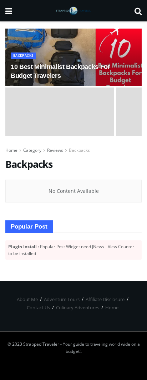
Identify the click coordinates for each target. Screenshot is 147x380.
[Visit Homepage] (73, 11)
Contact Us (38, 307)
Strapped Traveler (41, 344)
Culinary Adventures (77, 307)
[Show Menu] (8, 10)
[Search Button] (138, 10)
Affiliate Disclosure (105, 299)
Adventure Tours (62, 299)
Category (32, 150)
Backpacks (23, 55)
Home (11, 150)
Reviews (55, 150)
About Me (27, 299)
